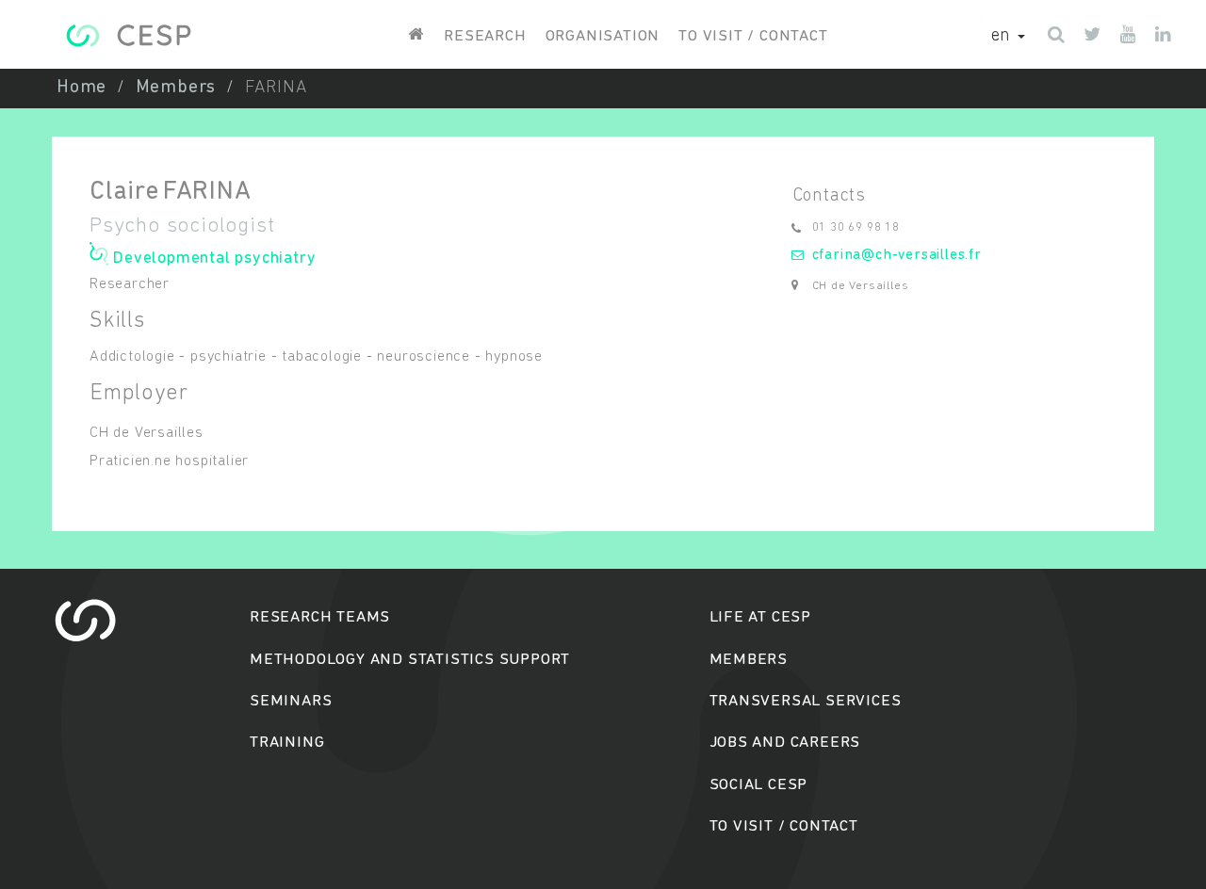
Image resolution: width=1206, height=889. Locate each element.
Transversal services (805, 701)
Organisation (603, 36)
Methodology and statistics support (410, 660)
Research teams (320, 617)
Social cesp (758, 785)
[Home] (128, 35)
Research (485, 36)
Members (176, 88)
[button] (1008, 37)
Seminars (291, 701)
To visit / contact (752, 36)
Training (287, 743)
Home (81, 88)
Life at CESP (760, 617)
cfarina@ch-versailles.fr (897, 255)
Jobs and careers (785, 743)
